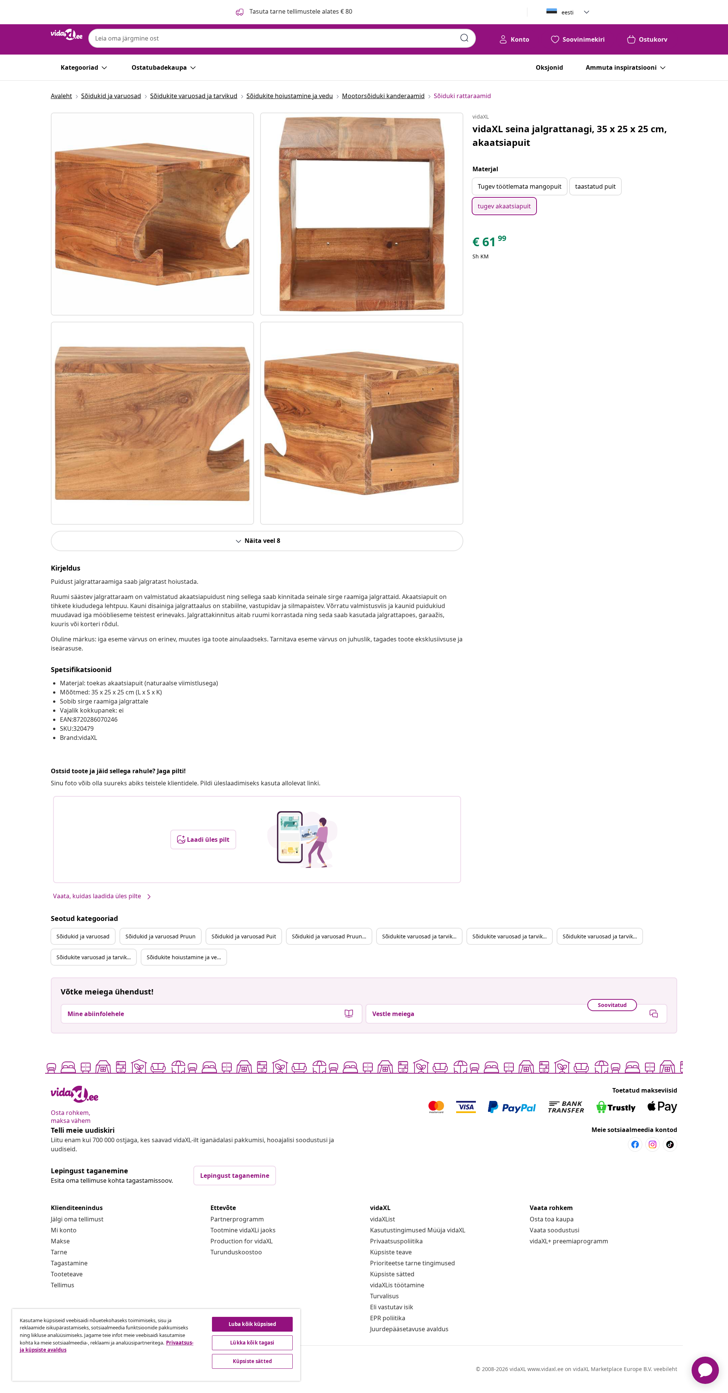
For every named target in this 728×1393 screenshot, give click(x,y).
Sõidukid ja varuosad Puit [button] (244, 936)
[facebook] (635, 1144)
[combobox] (282, 38)
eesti (568, 12)
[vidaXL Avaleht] (66, 34)
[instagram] (652, 1144)
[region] (156, 1345)
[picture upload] (302, 839)
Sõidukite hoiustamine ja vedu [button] (185, 957)
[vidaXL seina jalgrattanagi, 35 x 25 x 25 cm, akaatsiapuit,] (152, 214)
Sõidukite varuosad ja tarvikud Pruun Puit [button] (96, 957)
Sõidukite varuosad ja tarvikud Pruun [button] (512, 936)
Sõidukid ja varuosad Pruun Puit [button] (332, 936)
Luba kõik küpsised (252, 1324)
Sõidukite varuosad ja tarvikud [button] (420, 936)
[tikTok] (670, 1144)
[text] (489, 243)
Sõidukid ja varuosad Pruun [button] (161, 936)
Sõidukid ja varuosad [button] (83, 936)
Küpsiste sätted (392, 1274)
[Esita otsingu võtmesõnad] (464, 38)
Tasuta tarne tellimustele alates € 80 (300, 11)
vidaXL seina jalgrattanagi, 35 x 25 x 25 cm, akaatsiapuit (569, 135)
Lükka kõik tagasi (252, 1342)
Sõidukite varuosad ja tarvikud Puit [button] (602, 936)
